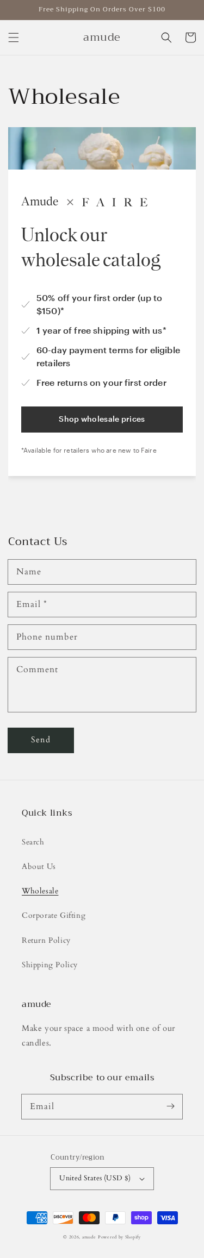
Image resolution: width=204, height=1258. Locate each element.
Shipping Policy (50, 965)
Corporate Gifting (53, 915)
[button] (14, 37)
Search (33, 842)
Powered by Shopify (119, 1237)
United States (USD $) (95, 1178)
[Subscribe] (170, 1106)
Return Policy (46, 940)
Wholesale (40, 891)
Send (41, 739)
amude (89, 1237)
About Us (39, 866)
